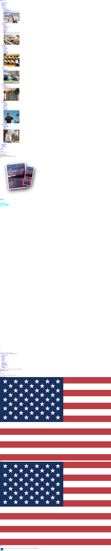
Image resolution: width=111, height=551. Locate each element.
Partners (3, 357)
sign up (1, 157)
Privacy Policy (2, 369)
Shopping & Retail (4, 123)
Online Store (3, 366)
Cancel (2, 151)
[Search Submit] (8, 1)
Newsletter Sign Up (2, 376)
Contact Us (7, 353)
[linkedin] (2, 348)
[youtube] (2, 346)
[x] (56, 343)
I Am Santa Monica (4, 365)
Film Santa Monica (4, 3)
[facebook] (2, 210)
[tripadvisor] (2, 351)
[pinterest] (2, 349)
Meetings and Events (4, 355)
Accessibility (3, 359)
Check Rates (5, 87)
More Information (35, 548)
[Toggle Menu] (0, 150)
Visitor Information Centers (13, 353)
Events (3, 67)
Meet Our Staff (4, 363)
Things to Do (3, 23)
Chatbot (3, 360)
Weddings (3, 4)
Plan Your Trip (4, 101)
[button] (55, 504)
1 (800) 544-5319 (2, 353)
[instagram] (2, 345)
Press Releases (4, 358)
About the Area (4, 7)
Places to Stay (4, 84)
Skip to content (2, 0)
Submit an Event (4, 2)
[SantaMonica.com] (4, 208)
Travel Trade (3, 146)
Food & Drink (4, 45)
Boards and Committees (5, 364)
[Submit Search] (8, 152)
